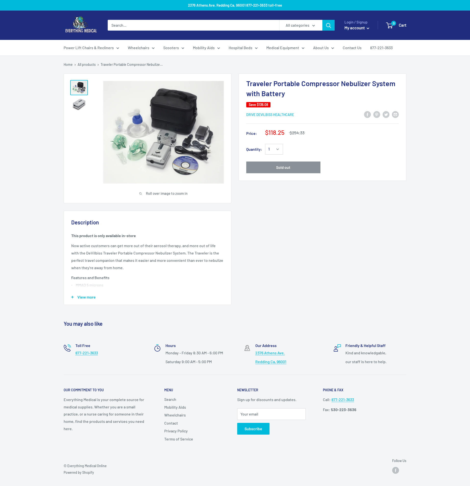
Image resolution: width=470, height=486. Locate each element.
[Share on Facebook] (367, 114)
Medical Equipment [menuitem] (282, 47)
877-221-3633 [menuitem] (381, 47)
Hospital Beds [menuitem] (240, 47)
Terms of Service (178, 439)
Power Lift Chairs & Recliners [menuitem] (89, 47)
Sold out (283, 167)
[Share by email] (395, 114)
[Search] (328, 25)
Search (170, 399)
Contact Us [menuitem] (352, 47)
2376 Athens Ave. (270, 352)
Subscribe (253, 428)
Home (68, 64)
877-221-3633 (86, 352)
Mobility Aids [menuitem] (204, 47)
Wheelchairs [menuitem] (138, 47)
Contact (171, 423)
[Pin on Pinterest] (376, 114)
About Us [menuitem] (321, 47)
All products (87, 64)
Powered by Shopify (79, 472)
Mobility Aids (175, 407)
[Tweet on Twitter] (386, 114)
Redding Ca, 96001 (270, 361)
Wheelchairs (175, 415)
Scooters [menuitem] (171, 47)
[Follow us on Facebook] (395, 470)
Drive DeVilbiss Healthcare (270, 115)
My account (354, 27)
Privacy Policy (176, 430)
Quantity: (254, 149)
